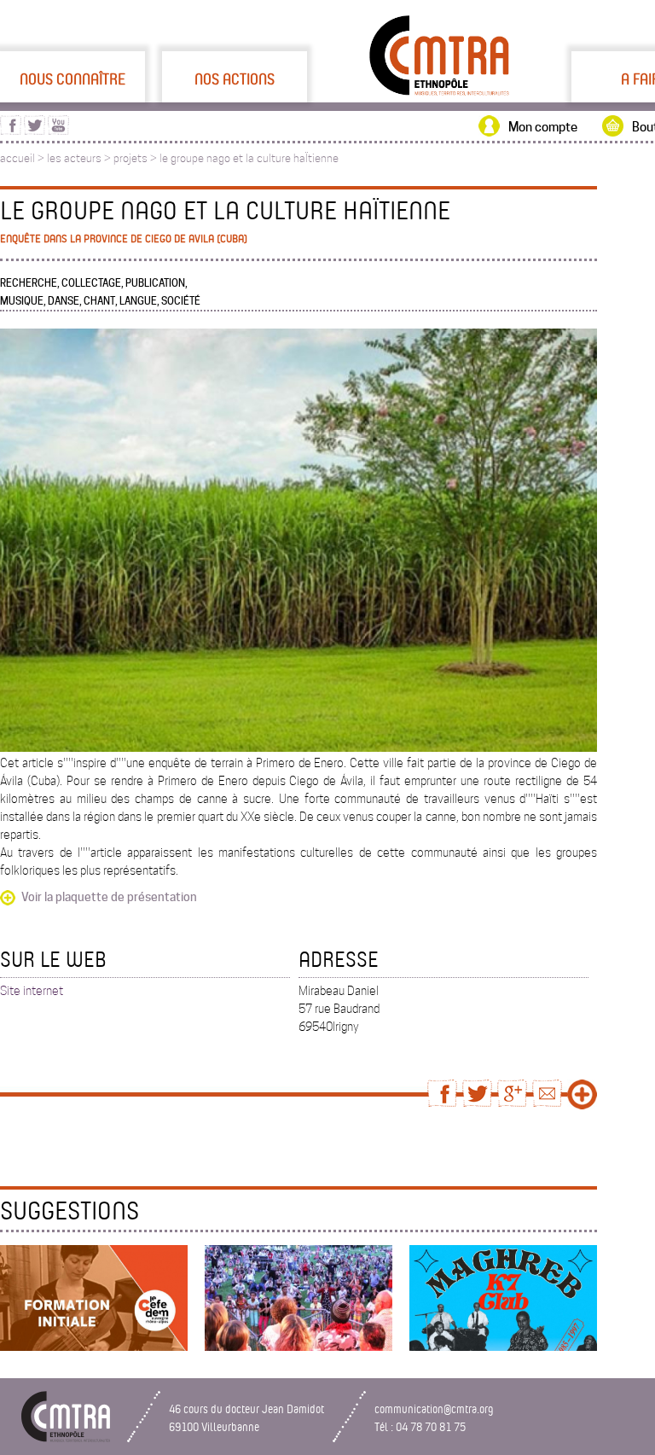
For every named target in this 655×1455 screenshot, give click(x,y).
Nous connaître (72, 78)
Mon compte (542, 127)
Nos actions (234, 78)
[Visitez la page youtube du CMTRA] (58, 130)
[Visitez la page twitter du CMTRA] (34, 130)
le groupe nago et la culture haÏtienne (249, 158)
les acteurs (74, 158)
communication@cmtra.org (434, 1408)
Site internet (31, 991)
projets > (136, 158)
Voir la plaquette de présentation (109, 897)
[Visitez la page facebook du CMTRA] (10, 130)
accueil (17, 158)
